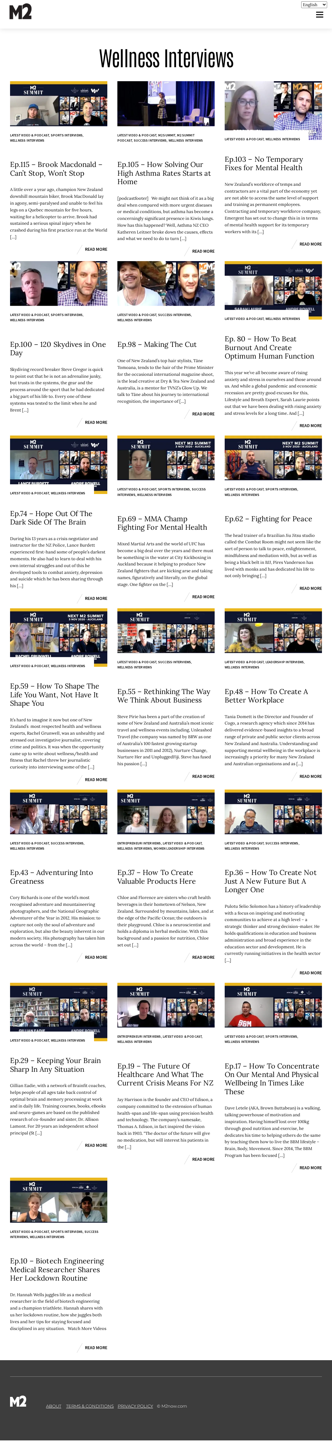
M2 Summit (166, 135)
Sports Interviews (67, 135)
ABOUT (53, 1406)
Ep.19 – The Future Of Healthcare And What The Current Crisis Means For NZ (165, 1074)
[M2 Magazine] (27, 16)
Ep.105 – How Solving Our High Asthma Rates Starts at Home (164, 173)
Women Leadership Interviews (179, 848)
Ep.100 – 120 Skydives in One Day (58, 348)
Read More (96, 249)
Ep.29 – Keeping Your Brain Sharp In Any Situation (55, 1064)
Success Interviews (150, 140)
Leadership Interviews (285, 662)
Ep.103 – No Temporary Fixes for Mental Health (264, 163)
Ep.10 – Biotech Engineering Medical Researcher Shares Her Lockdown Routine (57, 1269)
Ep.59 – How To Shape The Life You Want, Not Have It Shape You (55, 694)
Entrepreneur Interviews (139, 843)
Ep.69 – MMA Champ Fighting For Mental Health (162, 523)
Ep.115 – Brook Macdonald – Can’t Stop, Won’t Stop (56, 168)
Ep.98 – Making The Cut (157, 344)
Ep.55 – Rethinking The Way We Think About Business (164, 695)
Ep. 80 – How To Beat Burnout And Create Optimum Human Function (269, 347)
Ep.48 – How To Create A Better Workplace (266, 695)
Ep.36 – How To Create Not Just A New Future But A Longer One (271, 881)
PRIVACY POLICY (135, 1406)
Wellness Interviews (27, 140)
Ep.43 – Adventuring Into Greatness (51, 876)
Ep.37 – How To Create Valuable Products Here (156, 876)
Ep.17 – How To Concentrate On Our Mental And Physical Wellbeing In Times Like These (272, 1078)
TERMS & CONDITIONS (90, 1406)
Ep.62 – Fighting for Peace (268, 518)
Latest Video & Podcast (29, 135)
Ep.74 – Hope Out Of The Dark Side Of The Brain (51, 517)
